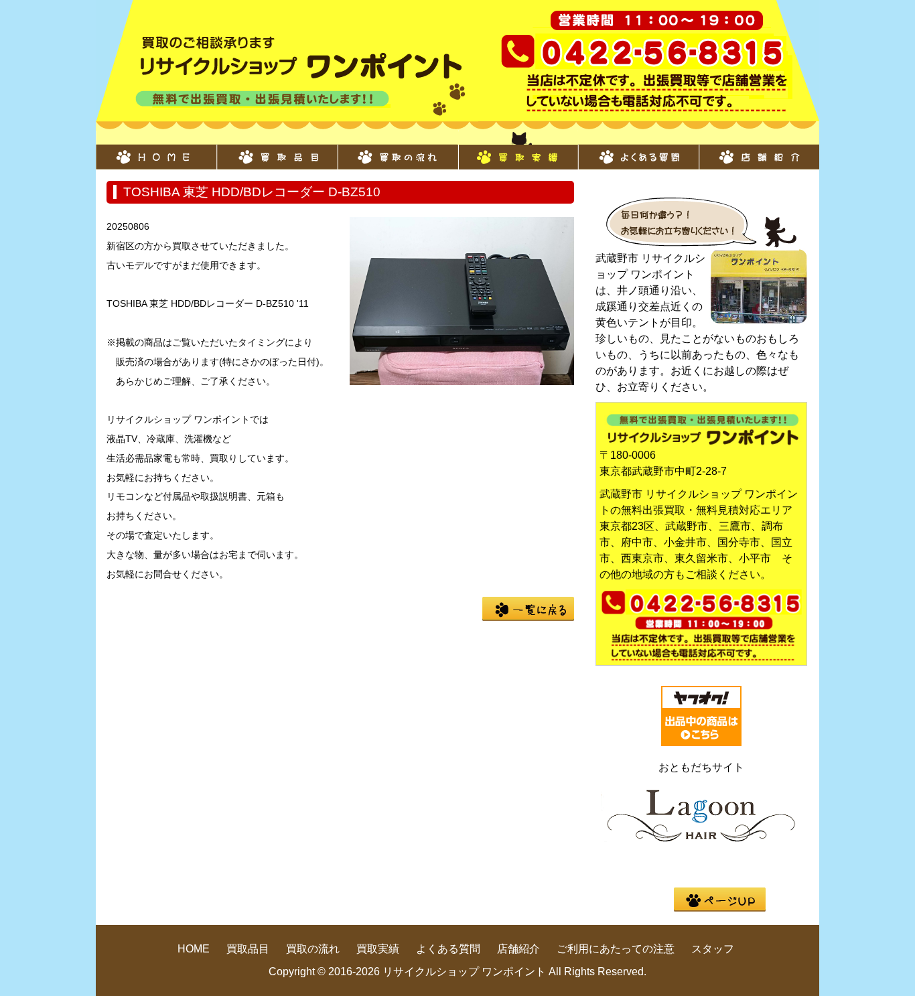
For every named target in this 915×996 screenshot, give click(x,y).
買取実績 (518, 150)
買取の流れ (397, 150)
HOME (156, 150)
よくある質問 (638, 150)
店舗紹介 (759, 150)
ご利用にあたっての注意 (616, 948)
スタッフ (712, 948)
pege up (720, 899)
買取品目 (276, 150)
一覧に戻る (528, 609)
